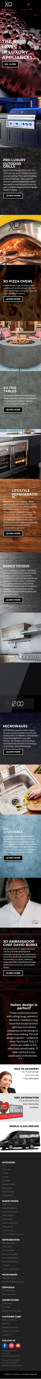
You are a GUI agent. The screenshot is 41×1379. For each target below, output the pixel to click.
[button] (20, 1058)
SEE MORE (10, 64)
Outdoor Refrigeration (10, 1269)
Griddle (5, 1173)
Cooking (5, 1177)
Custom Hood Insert (10, 1212)
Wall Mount (6, 1204)
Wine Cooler (7, 1247)
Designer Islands (8, 1184)
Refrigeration (7, 1188)
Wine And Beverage (9, 1254)
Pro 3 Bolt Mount (8, 1291)
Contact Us (6, 1335)
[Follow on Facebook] (5, 1345)
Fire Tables (6, 1181)
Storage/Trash (7, 1196)
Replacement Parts (9, 1320)
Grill (3, 1166)
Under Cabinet (7, 1215)
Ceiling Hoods (7, 1227)
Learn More (13, 195)
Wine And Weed (8, 1250)
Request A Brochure (10, 1327)
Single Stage (7, 1303)
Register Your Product (10, 1331)
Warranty (6, 1324)
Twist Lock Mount (9, 1294)
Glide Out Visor (8, 1230)
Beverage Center (8, 1243)
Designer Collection (9, 1208)
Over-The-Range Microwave (12, 1234)
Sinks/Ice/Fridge (8, 1192)
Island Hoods (7, 1219)
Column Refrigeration (10, 1258)
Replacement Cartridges (11, 1311)
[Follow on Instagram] (11, 1345)
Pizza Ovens (6, 1169)
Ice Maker (5, 1265)
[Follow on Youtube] (18, 1345)
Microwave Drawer (9, 1278)
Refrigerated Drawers (10, 1262)
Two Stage (6, 1307)
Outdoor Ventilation (9, 1223)
